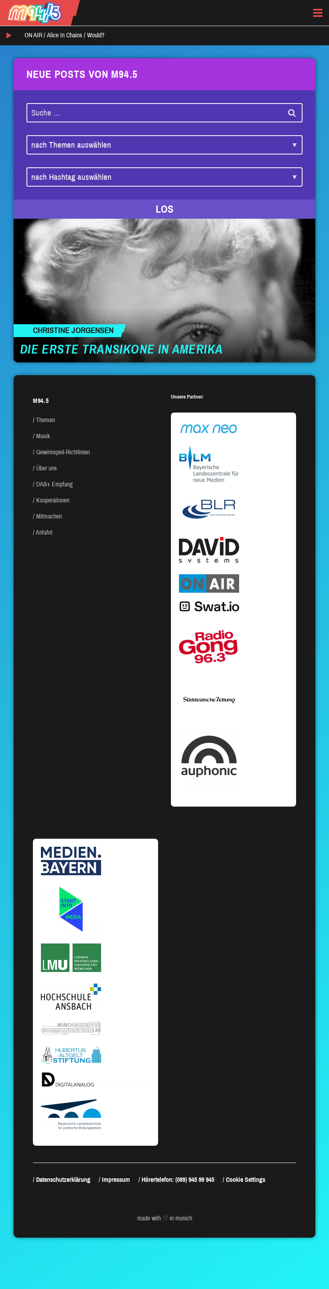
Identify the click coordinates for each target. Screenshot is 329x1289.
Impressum (116, 1179)
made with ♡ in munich (164, 1218)
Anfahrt (44, 532)
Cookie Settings (245, 1179)
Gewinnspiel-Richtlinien (63, 452)
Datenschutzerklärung (63, 1179)
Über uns (46, 468)
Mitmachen (49, 516)
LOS (164, 209)
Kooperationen (52, 500)
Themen (45, 420)
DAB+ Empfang (54, 484)
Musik (43, 436)
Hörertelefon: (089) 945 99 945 (178, 1179)
